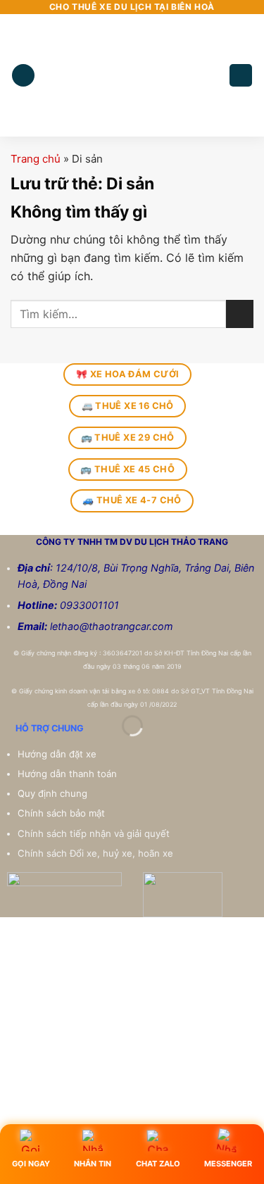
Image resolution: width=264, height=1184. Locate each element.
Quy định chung (54, 793)
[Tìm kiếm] (241, 75)
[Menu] (23, 75)
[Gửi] (239, 313)
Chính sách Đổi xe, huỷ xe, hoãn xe (97, 853)
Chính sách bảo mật (61, 813)
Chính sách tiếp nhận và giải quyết (94, 833)
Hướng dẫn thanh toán (69, 773)
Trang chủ (36, 158)
